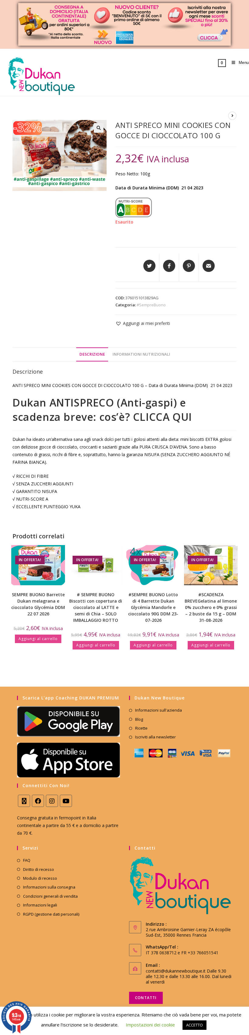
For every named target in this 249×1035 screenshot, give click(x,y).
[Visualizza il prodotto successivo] (232, 115)
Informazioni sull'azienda (158, 710)
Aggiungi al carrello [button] (38, 638)
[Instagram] (52, 801)
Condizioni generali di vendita (50, 896)
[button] (99, 128)
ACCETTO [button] (194, 1025)
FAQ (26, 860)
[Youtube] (66, 801)
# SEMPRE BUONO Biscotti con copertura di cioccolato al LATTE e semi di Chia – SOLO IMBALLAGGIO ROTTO (95, 607)
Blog (139, 719)
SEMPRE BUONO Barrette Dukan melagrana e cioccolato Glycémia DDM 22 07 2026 (38, 604)
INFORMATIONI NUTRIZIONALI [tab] (141, 354)
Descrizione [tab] (92, 354)
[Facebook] (38, 801)
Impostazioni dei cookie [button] (150, 1025)
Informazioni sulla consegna (49, 887)
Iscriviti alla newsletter (155, 737)
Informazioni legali (40, 905)
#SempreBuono (151, 305)
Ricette (141, 728)
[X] (24, 801)
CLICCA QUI (162, 417)
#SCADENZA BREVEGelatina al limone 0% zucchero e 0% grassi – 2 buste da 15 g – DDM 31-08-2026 (211, 607)
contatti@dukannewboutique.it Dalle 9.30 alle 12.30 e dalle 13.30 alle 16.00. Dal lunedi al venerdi (188, 976)
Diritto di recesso (38, 869)
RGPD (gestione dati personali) (51, 914)
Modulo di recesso (40, 878)
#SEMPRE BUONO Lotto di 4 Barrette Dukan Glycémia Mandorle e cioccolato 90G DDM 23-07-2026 (153, 607)
